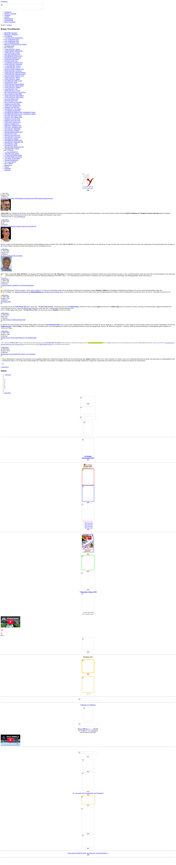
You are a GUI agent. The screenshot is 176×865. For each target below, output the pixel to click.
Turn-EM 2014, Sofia (10, 133)
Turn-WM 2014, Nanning (11, 130)
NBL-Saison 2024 (89, 524)
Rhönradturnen (8, 18)
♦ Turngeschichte (9, 46)
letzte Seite (7, 393)
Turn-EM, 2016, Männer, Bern (13, 117)
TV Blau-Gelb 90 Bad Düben (13, 155)
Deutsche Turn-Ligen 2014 (12, 135)
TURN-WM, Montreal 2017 (12, 105)
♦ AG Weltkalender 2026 (11, 39)
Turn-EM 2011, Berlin (10, 145)
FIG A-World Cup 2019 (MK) (13, 94)
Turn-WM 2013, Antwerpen (12, 137)
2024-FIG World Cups (11, 61)
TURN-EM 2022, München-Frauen (14, 74)
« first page (7, 374)
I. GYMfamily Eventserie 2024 (13, 62)
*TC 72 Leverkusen (10, 162)
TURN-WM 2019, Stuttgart (12, 87)
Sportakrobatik (8, 20)
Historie (6, 166)
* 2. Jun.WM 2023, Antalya (12, 66)
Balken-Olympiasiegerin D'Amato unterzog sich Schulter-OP (18, 226)
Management (8, 165)
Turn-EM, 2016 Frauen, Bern (12, 115)
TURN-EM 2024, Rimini (11, 59)
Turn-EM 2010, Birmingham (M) (14, 147)
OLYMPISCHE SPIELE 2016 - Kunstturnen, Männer (20, 114)
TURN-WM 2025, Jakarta (12, 49)
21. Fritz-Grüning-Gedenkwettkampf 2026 (13, 319)
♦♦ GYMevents (8, 47)
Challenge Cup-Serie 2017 (12, 107)
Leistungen (7, 168)
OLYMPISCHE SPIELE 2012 (13, 140)
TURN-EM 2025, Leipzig (12, 52)
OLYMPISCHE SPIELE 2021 (13, 81)
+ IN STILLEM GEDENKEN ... (14, 38)
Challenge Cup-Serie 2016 (12, 119)
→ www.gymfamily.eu (11, 152)
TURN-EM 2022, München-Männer (15, 72)
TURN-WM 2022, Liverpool (12, 71)
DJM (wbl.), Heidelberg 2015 (13, 127)
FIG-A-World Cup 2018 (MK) (13, 102)
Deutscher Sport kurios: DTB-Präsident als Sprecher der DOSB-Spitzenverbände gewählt (27, 198)
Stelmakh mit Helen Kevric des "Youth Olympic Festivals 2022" (39, 292)
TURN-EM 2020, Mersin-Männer (14, 84)
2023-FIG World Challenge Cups (14, 69)
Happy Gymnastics (9, 22)
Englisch (9, 25)
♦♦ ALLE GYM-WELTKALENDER (15, 44)
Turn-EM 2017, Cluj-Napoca (12, 109)
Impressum (7, 170)
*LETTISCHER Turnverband (13, 157)
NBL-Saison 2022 (89, 527)
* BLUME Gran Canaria (11, 153)
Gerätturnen (7, 12)
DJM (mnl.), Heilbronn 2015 (12, 125)
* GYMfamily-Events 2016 (12, 110)
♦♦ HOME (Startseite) (10, 33)
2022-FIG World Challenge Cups (14, 76)
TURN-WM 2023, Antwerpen (13, 64)
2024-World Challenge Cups (12, 57)
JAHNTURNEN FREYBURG (13, 51)
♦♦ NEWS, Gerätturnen (11, 34)
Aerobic (6, 17)
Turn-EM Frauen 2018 (11, 100)
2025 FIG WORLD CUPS (12, 54)
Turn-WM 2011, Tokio (11, 143)
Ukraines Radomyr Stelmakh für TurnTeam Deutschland (17, 285)
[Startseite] (4, 1)
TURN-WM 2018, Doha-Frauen (13, 97)
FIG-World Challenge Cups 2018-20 (15, 92)
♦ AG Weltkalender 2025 (11, 41)
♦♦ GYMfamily (8, 150)
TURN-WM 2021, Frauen (12, 79)
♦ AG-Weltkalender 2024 (11, 43)
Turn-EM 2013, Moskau (11, 138)
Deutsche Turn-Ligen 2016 (12, 120)
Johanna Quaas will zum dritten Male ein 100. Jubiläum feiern (19, 337)
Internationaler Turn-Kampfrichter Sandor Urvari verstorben (18, 354)
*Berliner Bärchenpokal (11, 160)
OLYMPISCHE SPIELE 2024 (13, 56)
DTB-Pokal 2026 (6, 301)
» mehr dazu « (5, 219)
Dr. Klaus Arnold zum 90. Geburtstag (11, 255)
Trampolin (7, 15)
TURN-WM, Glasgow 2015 (12, 122)
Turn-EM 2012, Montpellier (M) (13, 142)
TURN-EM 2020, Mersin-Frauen (14, 85)
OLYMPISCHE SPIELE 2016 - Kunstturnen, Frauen (19, 112)
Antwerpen (94, 730)
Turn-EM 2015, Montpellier (12, 128)
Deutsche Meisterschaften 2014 (13, 132)
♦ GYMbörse (8, 36)
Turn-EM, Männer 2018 (11, 99)
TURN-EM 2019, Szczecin (12, 90)
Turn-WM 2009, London (11, 148)
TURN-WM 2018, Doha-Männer (14, 95)
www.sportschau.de (19, 216)
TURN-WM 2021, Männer (12, 77)
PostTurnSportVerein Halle (95, 342)
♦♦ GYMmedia (8, 163)
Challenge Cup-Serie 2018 (12, 104)
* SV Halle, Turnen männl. (12, 158)
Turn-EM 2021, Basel (10, 82)
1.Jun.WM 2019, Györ (11, 89)
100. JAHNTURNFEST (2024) (44, 344)
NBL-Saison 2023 (89, 526)
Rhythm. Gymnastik (10, 13)
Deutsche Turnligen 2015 (11, 124)
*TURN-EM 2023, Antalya (12, 67)
